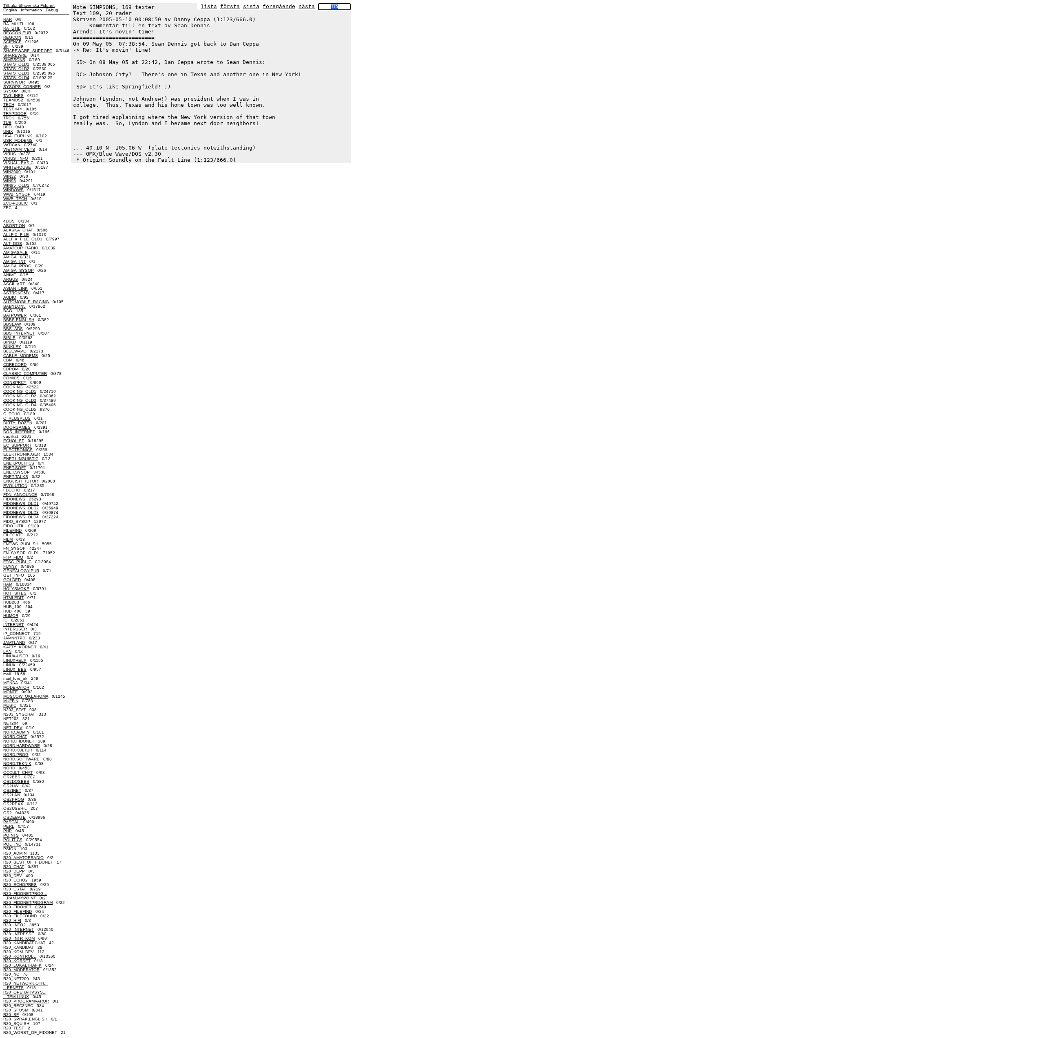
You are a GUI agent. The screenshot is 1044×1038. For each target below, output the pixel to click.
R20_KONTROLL (19, 956)
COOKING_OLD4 (19, 405)
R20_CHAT (13, 866)
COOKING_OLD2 (19, 396)
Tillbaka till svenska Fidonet (29, 5)
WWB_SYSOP (17, 194)
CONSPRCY (15, 382)
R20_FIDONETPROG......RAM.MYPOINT (25, 895)
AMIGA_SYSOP (18, 270)
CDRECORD (15, 364)
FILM (8, 539)
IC (5, 620)
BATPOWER (15, 315)
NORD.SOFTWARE (21, 759)
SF (6, 46)
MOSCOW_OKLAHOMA (25, 696)
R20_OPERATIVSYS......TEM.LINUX (24, 994)
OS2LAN (11, 795)
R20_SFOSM (15, 1010)
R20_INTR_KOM (19, 938)
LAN (7, 651)
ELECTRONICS (18, 449)
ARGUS (10, 279)
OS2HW (10, 786)
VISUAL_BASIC (18, 163)
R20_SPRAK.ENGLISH (25, 1019)
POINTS (11, 835)
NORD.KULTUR (17, 750)
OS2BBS (11, 777)
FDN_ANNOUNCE (20, 494)
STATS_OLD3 (16, 73)
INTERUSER (15, 629)
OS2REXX (13, 804)
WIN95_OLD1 (16, 185)
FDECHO (11, 490)
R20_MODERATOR (21, 969)
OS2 (7, 813)
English (10, 10)
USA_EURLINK (17, 136)
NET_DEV (12, 727)
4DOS (9, 221)
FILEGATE (13, 535)
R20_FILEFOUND (20, 916)
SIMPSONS (14, 59)
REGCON (12, 37)
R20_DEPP (14, 871)
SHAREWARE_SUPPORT (27, 50)
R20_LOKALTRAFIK (22, 965)
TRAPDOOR (15, 113)
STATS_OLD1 (16, 64)
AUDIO (9, 297)
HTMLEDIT (13, 597)
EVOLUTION (15, 485)
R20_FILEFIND (17, 911)
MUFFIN (10, 701)
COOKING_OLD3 (19, 400)
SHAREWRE (15, 55)
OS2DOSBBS (16, 781)
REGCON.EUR (17, 33)
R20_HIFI (12, 920)
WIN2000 (12, 172)
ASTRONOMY (16, 293)
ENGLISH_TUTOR (20, 481)
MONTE (10, 692)
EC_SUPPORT (17, 445)
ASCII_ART (14, 284)
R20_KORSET (17, 961)
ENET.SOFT (14, 467)
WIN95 (9, 181)
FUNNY (10, 566)
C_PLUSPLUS (17, 418)
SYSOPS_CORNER (22, 86)
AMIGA (9, 257)
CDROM (10, 369)
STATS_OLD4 (16, 77)
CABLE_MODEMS (20, 355)
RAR (7, 19)
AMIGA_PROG (17, 266)
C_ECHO (11, 414)
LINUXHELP (15, 660)
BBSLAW (12, 324)
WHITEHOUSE (17, 167)
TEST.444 (12, 109)
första (230, 7)
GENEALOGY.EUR (21, 571)
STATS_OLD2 (16, 68)
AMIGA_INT (14, 261)
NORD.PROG (16, 754)
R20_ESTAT (14, 889)
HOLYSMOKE (16, 588)
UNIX (8, 131)
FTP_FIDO (13, 557)
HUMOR (10, 615)
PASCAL (11, 822)
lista (209, 7)
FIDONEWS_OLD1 (21, 503)
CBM (7, 360)
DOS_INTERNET (19, 432)
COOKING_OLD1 (19, 391)
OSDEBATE (14, 817)
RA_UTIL (11, 28)
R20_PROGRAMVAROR (26, 1001)
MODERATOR (16, 687)
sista (251, 7)
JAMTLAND (14, 642)
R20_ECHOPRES (20, 884)
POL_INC (12, 844)
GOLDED (12, 579)
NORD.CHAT (15, 736)
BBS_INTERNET (19, 333)
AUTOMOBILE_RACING (26, 302)
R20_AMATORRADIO (23, 857)
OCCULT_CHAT (18, 772)
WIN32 (9, 176)
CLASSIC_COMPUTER (25, 373)
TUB (7, 122)
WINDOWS (13, 189)
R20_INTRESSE (18, 934)
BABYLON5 (14, 306)
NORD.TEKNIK (17, 763)
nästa (307, 7)
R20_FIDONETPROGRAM (28, 902)
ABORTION (14, 225)
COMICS (11, 378)
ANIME (9, 275)
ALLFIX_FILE (16, 234)
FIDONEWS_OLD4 (21, 517)
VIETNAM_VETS (19, 149)
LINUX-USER (15, 656)
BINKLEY (12, 346)
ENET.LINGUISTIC (20, 458)
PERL (8, 826)
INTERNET (13, 624)
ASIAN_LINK (15, 288)
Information (31, 10)
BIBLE (9, 337)
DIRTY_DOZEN (17, 423)
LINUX (9, 665)
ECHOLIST (13, 441)
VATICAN (11, 145)
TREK (8, 118)
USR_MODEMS (18, 140)
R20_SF (11, 1014)
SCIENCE (12, 42)
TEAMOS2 (13, 100)
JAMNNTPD (14, 638)
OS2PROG (13, 799)
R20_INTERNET (18, 929)
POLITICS (12, 839)
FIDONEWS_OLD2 (21, 508)
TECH (8, 104)
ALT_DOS (12, 243)
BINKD (9, 342)
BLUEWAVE (14, 351)
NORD (9, 768)
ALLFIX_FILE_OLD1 (22, 239)
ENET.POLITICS (18, 463)
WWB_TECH (15, 198)
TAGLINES (13, 95)
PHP (7, 831)
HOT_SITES (15, 593)
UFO (7, 127)
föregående (279, 7)
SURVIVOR (14, 82)
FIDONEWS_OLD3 (21, 512)
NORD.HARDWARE (21, 745)
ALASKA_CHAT (18, 230)
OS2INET (12, 790)
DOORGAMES (17, 427)
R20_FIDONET (17, 907)
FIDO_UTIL (13, 526)
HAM (7, 584)
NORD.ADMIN (16, 732)
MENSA (10, 683)
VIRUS (9, 154)
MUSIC (9, 705)
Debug (52, 10)
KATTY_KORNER (19, 647)
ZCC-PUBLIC (15, 203)
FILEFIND (12, 530)
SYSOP (10, 91)
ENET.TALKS (15, 476)
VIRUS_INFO (15, 158)
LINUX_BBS (15, 669)
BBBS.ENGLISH (18, 319)
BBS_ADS (13, 328)
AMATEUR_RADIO (20, 248)
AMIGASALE (15, 252)
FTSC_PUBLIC (17, 562)
